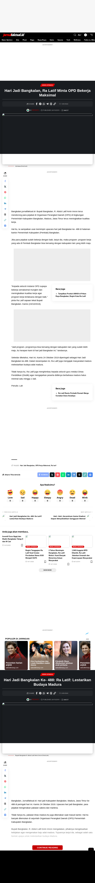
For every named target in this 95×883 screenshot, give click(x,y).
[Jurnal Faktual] (13, 34)
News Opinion (47, 85)
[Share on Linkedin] (5, 203)
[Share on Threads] (51, 104)
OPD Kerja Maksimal (42, 465)
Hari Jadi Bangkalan (27, 465)
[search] (75, 35)
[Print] (5, 225)
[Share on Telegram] (47, 104)
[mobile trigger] (91, 35)
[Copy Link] (54, 104)
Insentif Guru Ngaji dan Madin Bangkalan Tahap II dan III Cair (12, 538)
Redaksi (35, 110)
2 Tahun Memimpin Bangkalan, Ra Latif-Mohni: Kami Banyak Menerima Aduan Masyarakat (57, 555)
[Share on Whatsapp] (43, 104)
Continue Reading (47, 847)
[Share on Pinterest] (40, 104)
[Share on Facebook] (36, 104)
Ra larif (53, 465)
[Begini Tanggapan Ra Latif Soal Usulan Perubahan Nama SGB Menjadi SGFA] (35, 541)
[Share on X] (5, 186)
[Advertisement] (47, 16)
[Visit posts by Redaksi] (28, 110)
